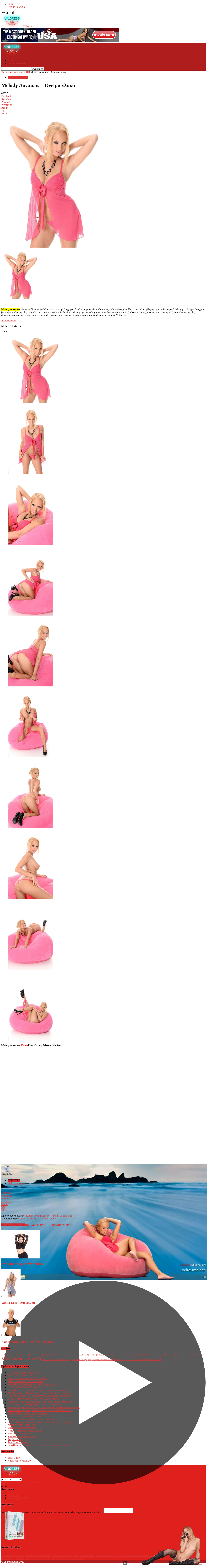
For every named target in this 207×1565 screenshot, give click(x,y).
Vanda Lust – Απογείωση (18, 1302)
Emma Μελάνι (106, 1355)
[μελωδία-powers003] (30, 544)
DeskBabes (83, 1355)
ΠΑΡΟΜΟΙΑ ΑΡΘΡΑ (13, 1224)
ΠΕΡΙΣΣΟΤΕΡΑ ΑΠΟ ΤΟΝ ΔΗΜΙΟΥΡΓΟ (48, 1224)
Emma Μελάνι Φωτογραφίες (22, 1427)
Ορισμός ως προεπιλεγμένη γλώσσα (20, 1482)
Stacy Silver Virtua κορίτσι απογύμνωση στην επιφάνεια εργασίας (41, 1422)
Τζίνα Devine (151, 1355)
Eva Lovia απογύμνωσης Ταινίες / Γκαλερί (30, 1416)
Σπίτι (10, 4)
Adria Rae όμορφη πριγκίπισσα (22, 1264)
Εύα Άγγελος (131, 1355)
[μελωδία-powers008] (30, 898)
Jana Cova (172, 1355)
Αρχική (5, 72)
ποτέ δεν (93, 1355)
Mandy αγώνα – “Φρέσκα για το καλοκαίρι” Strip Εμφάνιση (39, 1393)
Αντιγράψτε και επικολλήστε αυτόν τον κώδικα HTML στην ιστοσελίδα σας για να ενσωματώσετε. (52, 1512)
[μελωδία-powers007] (30, 827)
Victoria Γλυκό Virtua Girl (21, 1436)
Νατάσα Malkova (79, 1360)
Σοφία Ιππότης (106, 1360)
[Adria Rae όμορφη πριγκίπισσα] (20, 1257)
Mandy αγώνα (48, 1360)
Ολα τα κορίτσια (16, 6)
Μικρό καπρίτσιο (21, 1358)
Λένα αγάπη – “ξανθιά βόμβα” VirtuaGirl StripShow (34, 1404)
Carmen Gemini (70, 1355)
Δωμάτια (142, 1360)
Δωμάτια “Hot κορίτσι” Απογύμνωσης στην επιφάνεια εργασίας (40, 1401)
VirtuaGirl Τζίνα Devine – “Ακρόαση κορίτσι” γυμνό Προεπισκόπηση (44, 1407)
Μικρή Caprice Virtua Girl (21, 1424)
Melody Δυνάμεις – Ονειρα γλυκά (25, 1381)
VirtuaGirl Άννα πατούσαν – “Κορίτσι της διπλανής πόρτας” (38, 1390)
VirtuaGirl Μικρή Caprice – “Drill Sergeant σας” (48, 1215)
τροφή (141, 1355)
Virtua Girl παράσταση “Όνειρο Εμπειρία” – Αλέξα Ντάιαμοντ (40, 1410)
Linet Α (195, 1355)
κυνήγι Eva (118, 1355)
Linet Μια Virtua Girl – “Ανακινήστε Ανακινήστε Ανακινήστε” (40, 1395)
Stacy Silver (119, 1360)
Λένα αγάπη (184, 1355)
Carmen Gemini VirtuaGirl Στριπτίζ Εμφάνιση (31, 1419)
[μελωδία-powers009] (30, 969)
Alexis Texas (24, 1355)
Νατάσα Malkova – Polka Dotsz (24, 1430)
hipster (163, 1355)
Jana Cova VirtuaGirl (18, 1442)
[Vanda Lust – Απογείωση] (11, 1296)
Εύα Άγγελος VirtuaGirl (20, 1433)
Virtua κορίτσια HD (20, 72)
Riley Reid (93, 1360)
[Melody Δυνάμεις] (35, 402)
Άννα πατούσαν (37, 1355)
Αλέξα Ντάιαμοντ (9, 1355)
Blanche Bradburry (53, 1355)
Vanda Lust (131, 1360)
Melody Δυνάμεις (17, 1183)
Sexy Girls (14, 1457)
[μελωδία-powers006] (30, 756)
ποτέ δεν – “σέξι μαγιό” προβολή (25, 1387)
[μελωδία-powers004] (30, 614)
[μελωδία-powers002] (30, 473)
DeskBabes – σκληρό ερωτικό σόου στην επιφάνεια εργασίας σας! (42, 1445)
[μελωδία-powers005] (30, 685)
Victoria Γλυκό (154, 1360)
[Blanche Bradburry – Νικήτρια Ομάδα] (11, 1335)
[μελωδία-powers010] (30, 1039)
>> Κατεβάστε (8, 320)
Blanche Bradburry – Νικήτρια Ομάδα (37, 1218)
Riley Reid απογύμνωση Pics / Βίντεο (27, 1413)
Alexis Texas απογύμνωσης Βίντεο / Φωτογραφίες (34, 1398)
